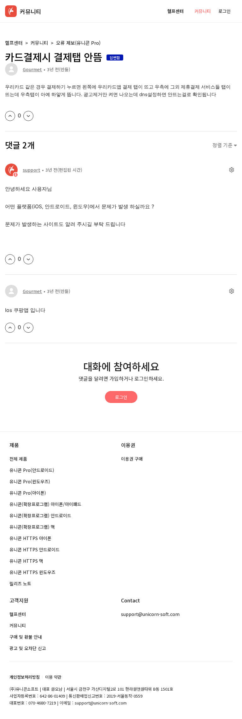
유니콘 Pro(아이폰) (27, 493)
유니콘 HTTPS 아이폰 (30, 538)
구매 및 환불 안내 (25, 637)
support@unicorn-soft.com (150, 614)
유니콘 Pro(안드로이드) (31, 470)
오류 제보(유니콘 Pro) (78, 42)
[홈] (11, 11)
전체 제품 (18, 459)
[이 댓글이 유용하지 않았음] (28, 259)
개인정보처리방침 (24, 677)
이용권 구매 (132, 459)
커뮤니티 (202, 11)
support (31, 170)
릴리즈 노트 (20, 583)
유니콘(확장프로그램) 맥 (32, 527)
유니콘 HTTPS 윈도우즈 (32, 572)
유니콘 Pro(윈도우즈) (29, 481)
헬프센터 (175, 11)
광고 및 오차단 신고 (27, 648)
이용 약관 (53, 677)
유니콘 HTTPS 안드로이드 (34, 549)
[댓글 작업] (231, 169)
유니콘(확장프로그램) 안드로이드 (40, 515)
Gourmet (32, 69)
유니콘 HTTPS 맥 (26, 561)
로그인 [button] (224, 11)
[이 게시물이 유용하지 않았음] (28, 116)
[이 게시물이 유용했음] (10, 116)
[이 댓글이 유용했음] (10, 259)
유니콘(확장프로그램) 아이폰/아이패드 (45, 504)
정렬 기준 (223, 145)
